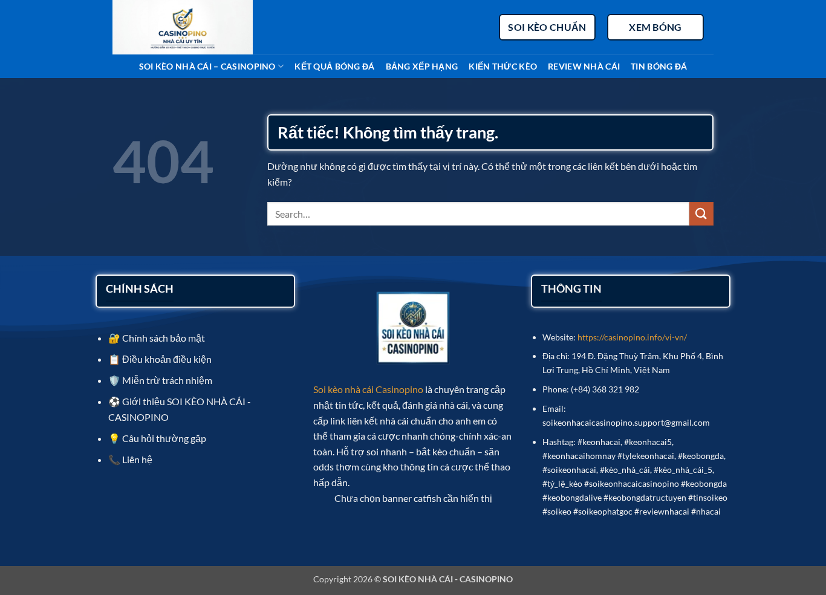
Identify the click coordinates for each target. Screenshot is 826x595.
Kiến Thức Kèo (503, 66)
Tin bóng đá (659, 66)
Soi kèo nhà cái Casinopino (368, 389)
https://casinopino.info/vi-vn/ (632, 337)
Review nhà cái (584, 66)
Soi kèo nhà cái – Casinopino (207, 66)
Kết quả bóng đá (334, 66)
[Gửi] (701, 214)
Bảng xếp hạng (422, 66)
